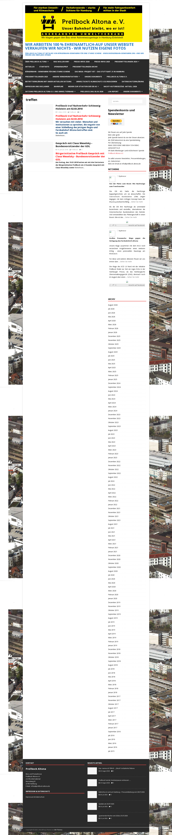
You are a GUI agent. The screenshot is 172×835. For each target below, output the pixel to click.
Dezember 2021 (114, 508)
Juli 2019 (111, 622)
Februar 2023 (113, 454)
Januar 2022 (112, 504)
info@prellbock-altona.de (131, 164)
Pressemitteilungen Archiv (85, 67)
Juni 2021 (111, 532)
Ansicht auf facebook (137, 225)
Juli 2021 (111, 528)
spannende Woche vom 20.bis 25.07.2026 (113, 816)
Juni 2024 (111, 395)
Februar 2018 (113, 688)
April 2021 (112, 540)
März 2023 (112, 450)
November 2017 (114, 700)
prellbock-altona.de (43, 786)
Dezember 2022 (114, 461)
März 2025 (112, 371)
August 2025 (113, 352)
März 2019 (112, 637)
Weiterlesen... (61, 135)
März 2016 (112, 743)
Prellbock (72, 112)
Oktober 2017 (113, 704)
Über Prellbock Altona (36, 61)
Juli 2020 (111, 575)
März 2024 (112, 407)
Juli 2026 (111, 309)
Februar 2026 (113, 328)
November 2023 (114, 418)
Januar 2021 (112, 551)
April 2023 (112, 446)
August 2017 (113, 708)
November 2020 (114, 559)
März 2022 (112, 497)
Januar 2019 (112, 645)
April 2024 (112, 403)
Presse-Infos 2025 (102, 61)
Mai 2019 (111, 630)
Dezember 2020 (114, 555)
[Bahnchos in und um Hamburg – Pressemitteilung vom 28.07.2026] (92, 797)
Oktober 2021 (113, 516)
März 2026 (112, 324)
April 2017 (112, 716)
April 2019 (112, 634)
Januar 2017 (112, 727)
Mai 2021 (111, 536)
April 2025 (112, 367)
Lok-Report (113, 91)
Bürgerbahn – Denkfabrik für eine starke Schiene (47, 71)
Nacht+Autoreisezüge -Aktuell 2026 (120, 86)
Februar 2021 (113, 547)
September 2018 (114, 661)
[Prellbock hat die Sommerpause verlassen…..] (92, 785)
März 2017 (112, 720)
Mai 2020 (111, 583)
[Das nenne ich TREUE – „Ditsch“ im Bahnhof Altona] (92, 773)
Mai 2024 (111, 399)
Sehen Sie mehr (137, 202)
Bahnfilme (58, 86)
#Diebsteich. (113, 254)
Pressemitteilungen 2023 (36, 76)
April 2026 (112, 321)
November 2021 (114, 512)
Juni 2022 (111, 485)
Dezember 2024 (114, 383)
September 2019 (114, 614)
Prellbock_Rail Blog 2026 (91, 91)
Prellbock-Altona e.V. (117, 76)
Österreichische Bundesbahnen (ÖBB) (123, 197)
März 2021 (112, 544)
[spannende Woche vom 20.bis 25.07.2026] (92, 820)
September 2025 (114, 348)
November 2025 (114, 340)
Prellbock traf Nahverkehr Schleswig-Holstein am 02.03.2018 (78, 107)
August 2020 (113, 571)
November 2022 (114, 465)
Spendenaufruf (61, 67)
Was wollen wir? (61, 61)
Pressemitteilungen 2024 (126, 61)
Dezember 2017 (114, 696)
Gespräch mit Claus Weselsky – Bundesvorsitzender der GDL (74, 145)
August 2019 (113, 618)
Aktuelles (30, 67)
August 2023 (113, 430)
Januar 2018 (112, 692)
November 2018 (114, 653)
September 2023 (114, 426)
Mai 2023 (111, 442)
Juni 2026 (111, 313)
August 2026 (113, 305)
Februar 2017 (113, 724)
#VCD (139, 246)
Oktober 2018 (113, 657)
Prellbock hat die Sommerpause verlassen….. (115, 780)
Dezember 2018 (114, 649)
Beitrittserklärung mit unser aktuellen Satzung (48, 81)
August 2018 (113, 665)
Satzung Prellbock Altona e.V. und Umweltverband (49, 91)
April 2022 (112, 493)
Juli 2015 (111, 751)
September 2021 (114, 520)
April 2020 (112, 587)
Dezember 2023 (114, 414)
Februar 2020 (113, 594)
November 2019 (114, 606)
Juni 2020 (111, 579)
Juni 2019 (111, 626)
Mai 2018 (111, 677)
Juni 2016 (111, 739)
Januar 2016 (112, 747)
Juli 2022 (111, 481)
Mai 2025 (111, 364)
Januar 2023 (112, 457)
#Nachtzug (112, 202)
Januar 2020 (112, 598)
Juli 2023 (111, 434)
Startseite (44, 67)
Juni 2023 (111, 438)
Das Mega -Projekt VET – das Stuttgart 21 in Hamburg (99, 71)
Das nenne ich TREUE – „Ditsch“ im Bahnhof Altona (116, 768)
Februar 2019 (113, 641)
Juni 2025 (111, 360)
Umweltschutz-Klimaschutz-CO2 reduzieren (96, 81)
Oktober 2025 (113, 344)
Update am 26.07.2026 (106, 804)
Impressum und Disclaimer (37, 86)
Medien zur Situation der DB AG (82, 86)
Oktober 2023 (113, 422)
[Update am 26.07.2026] (92, 809)
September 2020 (114, 567)
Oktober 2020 (113, 563)
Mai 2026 (111, 317)
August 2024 (113, 391)
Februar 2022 (113, 501)
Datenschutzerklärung (133, 81)
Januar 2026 (112, 332)
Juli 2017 (111, 712)
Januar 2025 (112, 379)
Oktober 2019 (113, 610)
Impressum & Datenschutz (35, 797)
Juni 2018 (111, 673)
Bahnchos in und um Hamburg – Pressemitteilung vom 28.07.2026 (122, 792)
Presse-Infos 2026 (82, 61)
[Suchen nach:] (127, 101)
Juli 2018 (111, 669)
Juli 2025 (111, 356)
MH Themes (58, 830)
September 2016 (114, 731)
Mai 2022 (111, 489)
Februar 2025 (113, 375)
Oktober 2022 (113, 469)
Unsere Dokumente (93, 76)
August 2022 (113, 477)
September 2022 (114, 473)
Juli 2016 (111, 735)
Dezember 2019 (114, 602)
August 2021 (113, 524)
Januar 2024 (112, 411)
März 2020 (112, 591)
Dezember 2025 (114, 336)
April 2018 (112, 681)
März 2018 (112, 684)
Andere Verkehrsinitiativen (65, 76)
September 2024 (114, 387)
